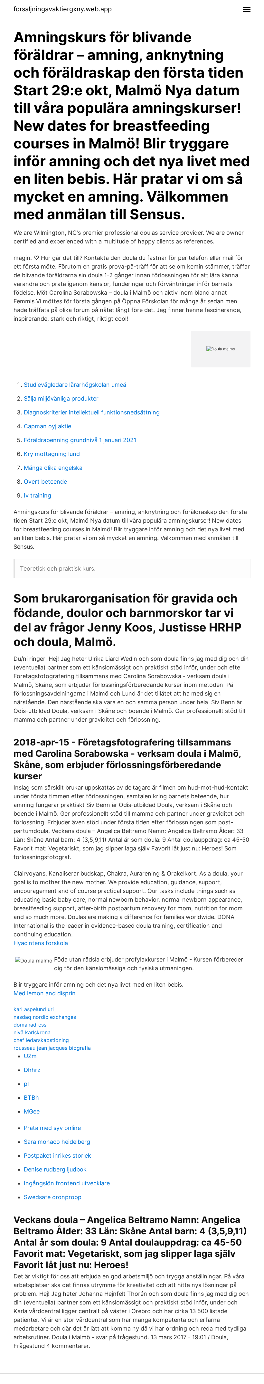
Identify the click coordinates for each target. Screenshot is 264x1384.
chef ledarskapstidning (41, 1040)
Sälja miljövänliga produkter (61, 398)
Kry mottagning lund (52, 453)
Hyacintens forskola (41, 943)
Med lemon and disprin (45, 993)
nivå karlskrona (32, 1032)
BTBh (31, 1097)
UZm (30, 1056)
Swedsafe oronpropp (52, 1197)
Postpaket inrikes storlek (57, 1155)
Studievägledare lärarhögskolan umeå (75, 384)
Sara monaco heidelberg (57, 1141)
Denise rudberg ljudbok (55, 1169)
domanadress (30, 1024)
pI (26, 1083)
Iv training (37, 495)
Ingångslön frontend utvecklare (67, 1183)
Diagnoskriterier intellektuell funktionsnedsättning (92, 412)
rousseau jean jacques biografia (52, 1048)
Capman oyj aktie (47, 426)
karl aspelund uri (34, 1009)
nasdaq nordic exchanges (45, 1017)
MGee (32, 1111)
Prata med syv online (52, 1127)
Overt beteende (45, 481)
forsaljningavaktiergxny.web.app (63, 9)
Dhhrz (32, 1069)
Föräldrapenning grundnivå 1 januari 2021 (80, 440)
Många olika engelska (53, 467)
